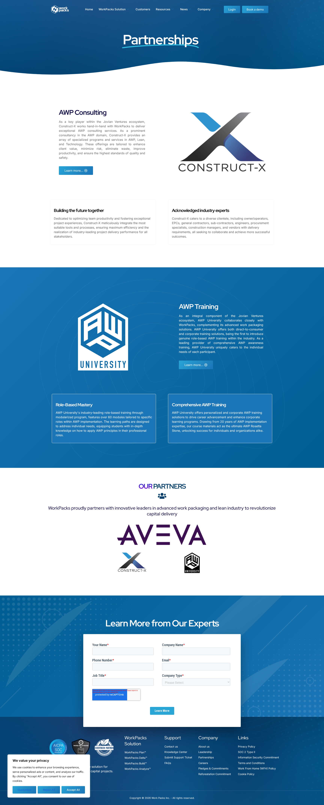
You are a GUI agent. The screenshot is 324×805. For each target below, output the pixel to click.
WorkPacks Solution (112, 9)
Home (89, 9)
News (184, 9)
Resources (163, 9)
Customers (143, 9)
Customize (24, 789)
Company (204, 9)
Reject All (49, 789)
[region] (49, 776)
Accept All (73, 789)
